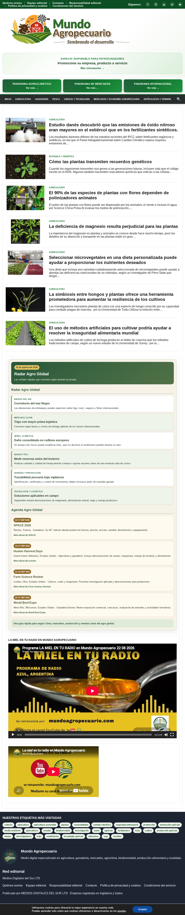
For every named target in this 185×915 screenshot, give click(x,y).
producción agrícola (167, 830)
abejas (7, 836)
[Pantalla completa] (172, 734)
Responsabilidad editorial (85, 2)
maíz (137, 830)
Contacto (58, 2)
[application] (92, 691)
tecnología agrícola (73, 836)
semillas (117, 836)
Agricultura (23, 99)
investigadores (24, 836)
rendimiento (52, 836)
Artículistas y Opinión (157, 99)
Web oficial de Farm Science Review (32, 586)
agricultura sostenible (45, 825)
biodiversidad (63, 830)
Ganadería (41, 99)
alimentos (93, 836)
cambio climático (102, 825)
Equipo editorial (37, 2)
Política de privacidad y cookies (27, 5)
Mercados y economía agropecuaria (117, 99)
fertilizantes (124, 830)
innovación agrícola (170, 825)
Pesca (56, 99)
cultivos (8, 825)
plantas (65, 825)
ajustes (121, 911)
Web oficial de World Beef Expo (30, 612)
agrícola (108, 830)
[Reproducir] (13, 734)
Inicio (8, 99)
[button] (32, 85)
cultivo (148, 830)
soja (106, 836)
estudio (47, 830)
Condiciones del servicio (68, 5)
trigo (39, 836)
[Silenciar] (166, 734)
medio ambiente (12, 830)
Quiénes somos (12, 2)
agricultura (23, 825)
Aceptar (142, 909)
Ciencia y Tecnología (77, 99)
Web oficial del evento (25, 561)
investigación (82, 830)
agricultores (32, 830)
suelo (96, 830)
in (172, 4)
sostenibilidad (81, 825)
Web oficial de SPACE (25, 535)
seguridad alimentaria (127, 825)
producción (149, 825)
